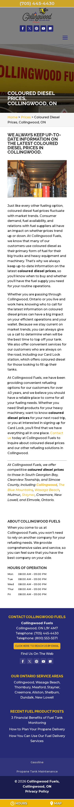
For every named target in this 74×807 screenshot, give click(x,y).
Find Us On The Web (37, 654)
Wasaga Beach (47, 490)
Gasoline (37, 762)
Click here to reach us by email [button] (37, 645)
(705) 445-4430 (37, 3)
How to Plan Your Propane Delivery (37, 729)
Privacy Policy (37, 791)
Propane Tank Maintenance (37, 771)
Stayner (28, 495)
